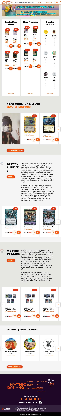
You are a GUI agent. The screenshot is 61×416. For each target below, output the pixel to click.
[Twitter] (26, 399)
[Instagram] (30, 399)
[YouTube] (35, 399)
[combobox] (23, 2)
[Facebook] (21, 399)
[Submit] (12, 2)
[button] (58, 129)
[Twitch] (39, 399)
